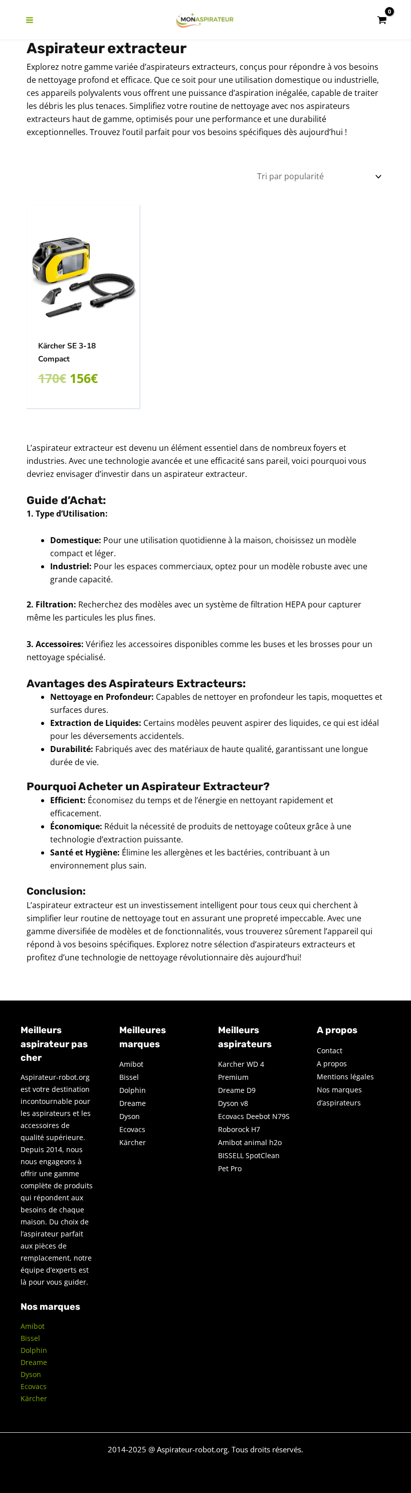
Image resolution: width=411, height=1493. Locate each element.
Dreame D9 (237, 1090)
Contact (329, 1050)
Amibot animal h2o (250, 1142)
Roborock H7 (239, 1129)
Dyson (31, 1374)
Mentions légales (345, 1076)
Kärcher (34, 1398)
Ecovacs (34, 1386)
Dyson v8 (233, 1103)
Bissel (30, 1338)
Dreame (34, 1362)
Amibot (33, 1326)
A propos (332, 1063)
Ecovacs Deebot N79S (254, 1116)
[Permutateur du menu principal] (29, 20)
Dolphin (34, 1350)
